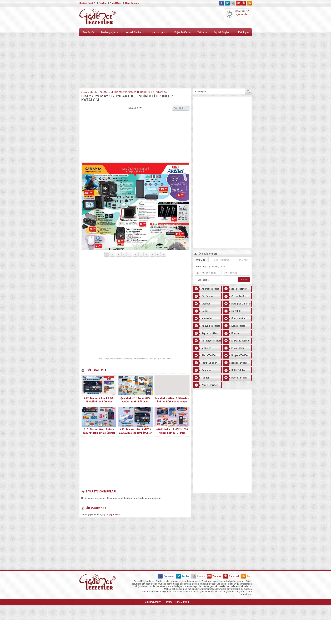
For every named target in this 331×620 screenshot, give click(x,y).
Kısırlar (235, 333)
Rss (248, 576)
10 (158, 254)
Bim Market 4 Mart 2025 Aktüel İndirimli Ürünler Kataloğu (171, 400)
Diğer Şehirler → (242, 14)
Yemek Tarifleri (134, 32)
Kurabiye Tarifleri (211, 340)
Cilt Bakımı (207, 296)
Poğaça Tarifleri (240, 355)
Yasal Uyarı (115, 3)
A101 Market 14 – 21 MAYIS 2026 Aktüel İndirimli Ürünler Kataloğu (135, 433)
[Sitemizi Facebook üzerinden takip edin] (221, 3)
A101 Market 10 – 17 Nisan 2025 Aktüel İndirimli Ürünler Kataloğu (99, 433)
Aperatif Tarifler (210, 288)
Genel (205, 311)
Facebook (168, 576)
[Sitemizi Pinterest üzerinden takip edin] (243, 3)
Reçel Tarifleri (239, 362)
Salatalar (207, 370)
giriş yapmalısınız (112, 514)
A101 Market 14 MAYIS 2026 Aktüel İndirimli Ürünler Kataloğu (172, 433)
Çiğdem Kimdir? (87, 3)
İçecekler (207, 318)
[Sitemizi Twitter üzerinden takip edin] (227, 3)
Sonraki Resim (180, 108)
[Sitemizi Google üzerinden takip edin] (232, 3)
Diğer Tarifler (181, 32)
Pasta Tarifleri (239, 377)
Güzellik (235, 311)
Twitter (185, 576)
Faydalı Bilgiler (221, 32)
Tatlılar (201, 32)
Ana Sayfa (88, 32)
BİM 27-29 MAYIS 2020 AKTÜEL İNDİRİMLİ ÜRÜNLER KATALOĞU (140, 92)
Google (201, 576)
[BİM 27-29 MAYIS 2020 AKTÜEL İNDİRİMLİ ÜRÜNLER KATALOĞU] (135, 206)
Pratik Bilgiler (209, 362)
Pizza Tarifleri (209, 355)
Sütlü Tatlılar (238, 370)
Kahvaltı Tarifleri (211, 325)
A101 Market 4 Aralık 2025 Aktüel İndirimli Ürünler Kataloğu (99, 401)
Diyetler (206, 303)
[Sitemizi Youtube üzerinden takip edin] (238, 3)
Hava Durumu (132, 3)
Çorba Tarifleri (239, 296)
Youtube (216, 576)
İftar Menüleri (239, 318)
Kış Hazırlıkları (210, 333)
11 (164, 254)
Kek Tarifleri (238, 325)
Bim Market (105, 92)
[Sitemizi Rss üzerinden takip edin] (249, 3)
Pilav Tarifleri (238, 348)
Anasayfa (85, 92)
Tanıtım (102, 3)
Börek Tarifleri (239, 288)
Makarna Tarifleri (240, 340)
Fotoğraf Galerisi (241, 303)
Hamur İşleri (158, 32)
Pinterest (234, 576)
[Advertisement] (165, 62)
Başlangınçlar (108, 32)
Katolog (242, 32)
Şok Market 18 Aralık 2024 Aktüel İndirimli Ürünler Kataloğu (135, 401)
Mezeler (206, 348)
